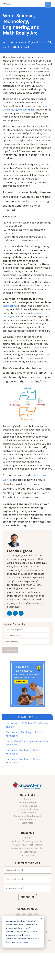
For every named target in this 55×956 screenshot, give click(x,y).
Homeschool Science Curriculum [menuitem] (27, 848)
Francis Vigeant (28, 42)
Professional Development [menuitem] (27, 816)
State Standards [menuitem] (27, 812)
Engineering (10, 305)
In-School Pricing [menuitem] (27, 819)
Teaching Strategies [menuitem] (27, 802)
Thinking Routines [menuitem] (27, 806)
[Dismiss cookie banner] (41, 918)
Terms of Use (21, 942)
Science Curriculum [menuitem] (27, 809)
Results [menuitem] (27, 799)
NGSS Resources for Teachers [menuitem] (27, 844)
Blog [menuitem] (27, 837)
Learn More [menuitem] (27, 822)
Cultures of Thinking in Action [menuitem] (27, 841)
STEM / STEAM (20, 46)
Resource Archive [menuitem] (27, 851)
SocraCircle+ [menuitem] (27, 855)
